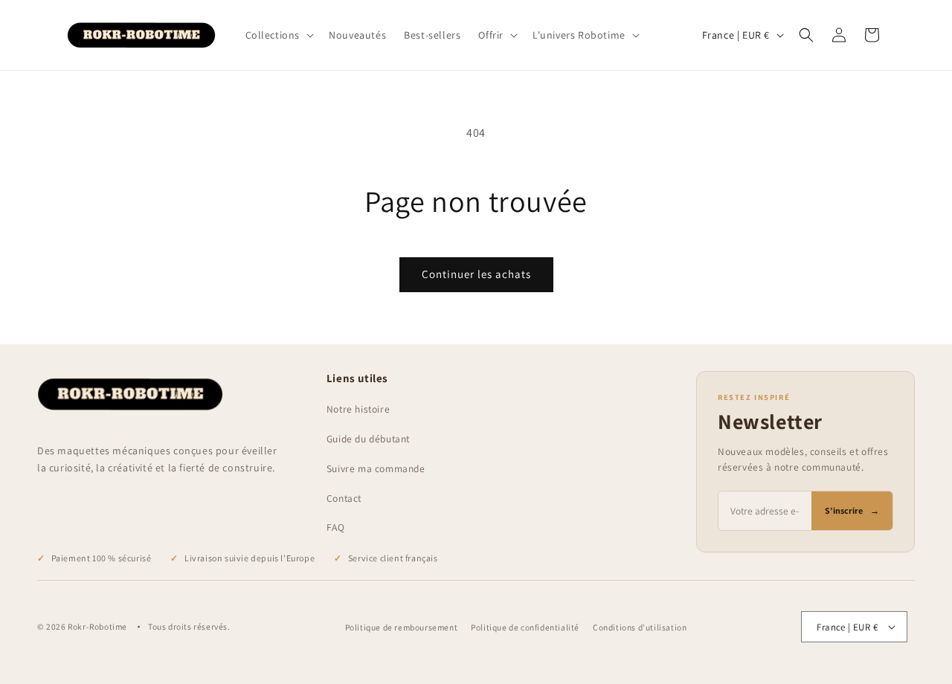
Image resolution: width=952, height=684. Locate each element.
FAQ (336, 527)
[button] (279, 35)
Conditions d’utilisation (639, 627)
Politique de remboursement (401, 627)
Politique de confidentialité (525, 627)
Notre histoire (358, 409)
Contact (344, 498)
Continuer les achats (476, 274)
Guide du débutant (368, 438)
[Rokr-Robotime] (130, 395)
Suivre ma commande (376, 468)
